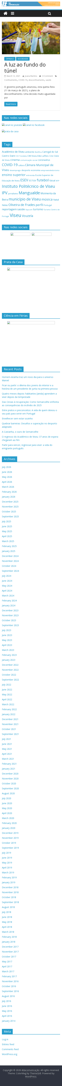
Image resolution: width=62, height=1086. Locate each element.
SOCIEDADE (23, 58)
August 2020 (8, 793)
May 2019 (7, 862)
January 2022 (8, 714)
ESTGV (32, 180)
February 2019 (9, 877)
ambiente (29, 151)
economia (35, 170)
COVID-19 (22, 80)
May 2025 (7, 531)
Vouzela (27, 216)
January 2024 (8, 605)
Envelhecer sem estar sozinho (17, 418)
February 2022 (9, 709)
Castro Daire (8, 155)
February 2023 (9, 654)
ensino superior (13, 175)
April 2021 (7, 753)
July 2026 (6, 467)
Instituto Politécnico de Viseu (28, 186)
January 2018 (8, 941)
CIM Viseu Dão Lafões (38, 155)
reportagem (9, 209)
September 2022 (10, 679)
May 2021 (7, 748)
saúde (48, 80)
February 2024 (9, 600)
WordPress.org (9, 1054)
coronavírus (44, 159)
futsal (52, 180)
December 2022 (10, 664)
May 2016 (7, 1010)
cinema (15, 160)
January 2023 (8, 659)
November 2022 (10, 669)
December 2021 (10, 719)
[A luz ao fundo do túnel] (31, 23)
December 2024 (10, 556)
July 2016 (6, 1001)
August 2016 (8, 996)
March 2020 (8, 818)
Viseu (15, 215)
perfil (39, 205)
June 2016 (7, 1006)
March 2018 (8, 931)
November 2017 (10, 951)
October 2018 (9, 897)
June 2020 (7, 803)
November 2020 (10, 778)
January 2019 (8, 882)
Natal (56, 199)
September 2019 (10, 847)
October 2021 (9, 729)
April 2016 (7, 1015)
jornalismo (13, 193)
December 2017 (10, 946)
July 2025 (6, 521)
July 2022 (6, 684)
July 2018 (6, 912)
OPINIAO (10, 58)
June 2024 (7, 580)
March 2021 (8, 758)
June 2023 (7, 635)
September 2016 (10, 991)
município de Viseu (25, 199)
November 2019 (10, 837)
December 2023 (10, 610)
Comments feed (10, 1049)
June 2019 (7, 857)
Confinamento (10, 80)
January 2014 (8, 1020)
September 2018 (10, 902)
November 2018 (10, 892)
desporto (25, 170)
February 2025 (9, 546)
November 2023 (10, 615)
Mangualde (29, 193)
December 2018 (10, 887)
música (47, 199)
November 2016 (10, 981)
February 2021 (9, 763)
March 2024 (8, 595)
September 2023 (10, 625)
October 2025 (9, 511)
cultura (21, 165)
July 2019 (6, 852)
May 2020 (7, 808)
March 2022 (8, 704)
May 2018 (7, 921)
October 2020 (9, 783)
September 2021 (10, 734)
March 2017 (8, 971)
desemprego (15, 170)
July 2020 (6, 798)
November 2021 (10, 724)
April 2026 (7, 481)
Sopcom (28, 209)
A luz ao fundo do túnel (25, 67)
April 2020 (7, 813)
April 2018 (7, 926)
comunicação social (28, 160)
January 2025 (8, 551)
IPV (4, 192)
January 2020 (8, 827)
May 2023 (7, 640)
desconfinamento (36, 80)
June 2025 (7, 526)
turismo (38, 209)
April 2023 (7, 645)
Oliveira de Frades (21, 204)
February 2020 (9, 823)
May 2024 (7, 585)
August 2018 (8, 907)
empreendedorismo (50, 170)
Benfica (38, 152)
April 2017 (7, 966)
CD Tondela (21, 156)
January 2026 (8, 496)
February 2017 (9, 976)
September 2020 (10, 788)
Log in (5, 1039)
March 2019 (8, 872)
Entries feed (8, 1044)
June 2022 (7, 689)
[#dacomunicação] (5, 13)
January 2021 (8, 768)
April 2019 (7, 867)
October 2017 (9, 956)
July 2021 (6, 738)
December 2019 (10, 832)
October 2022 (9, 674)
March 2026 (8, 486)
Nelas (5, 205)
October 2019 (9, 842)
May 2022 (7, 694)
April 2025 (7, 536)
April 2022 (7, 699)
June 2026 (7, 471)
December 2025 (10, 501)
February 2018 (9, 936)
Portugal (48, 205)
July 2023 (6, 630)
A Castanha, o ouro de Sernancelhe (20, 431)
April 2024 (7, 590)
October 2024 (9, 565)
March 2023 (8, 649)
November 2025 (10, 506)
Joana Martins (31, 76)
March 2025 (8, 541)
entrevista (30, 175)
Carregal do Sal (50, 151)
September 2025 (10, 516)
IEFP (57, 180)
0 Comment (47, 76)
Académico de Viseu (13, 151)
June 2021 (7, 743)
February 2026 (9, 491)
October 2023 (9, 620)
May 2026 (7, 476)
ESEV (24, 180)
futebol (43, 180)
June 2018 (7, 917)
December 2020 (10, 773)
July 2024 (6, 575)
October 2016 (9, 986)
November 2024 (10, 560)
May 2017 (7, 961)
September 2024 (10, 570)
